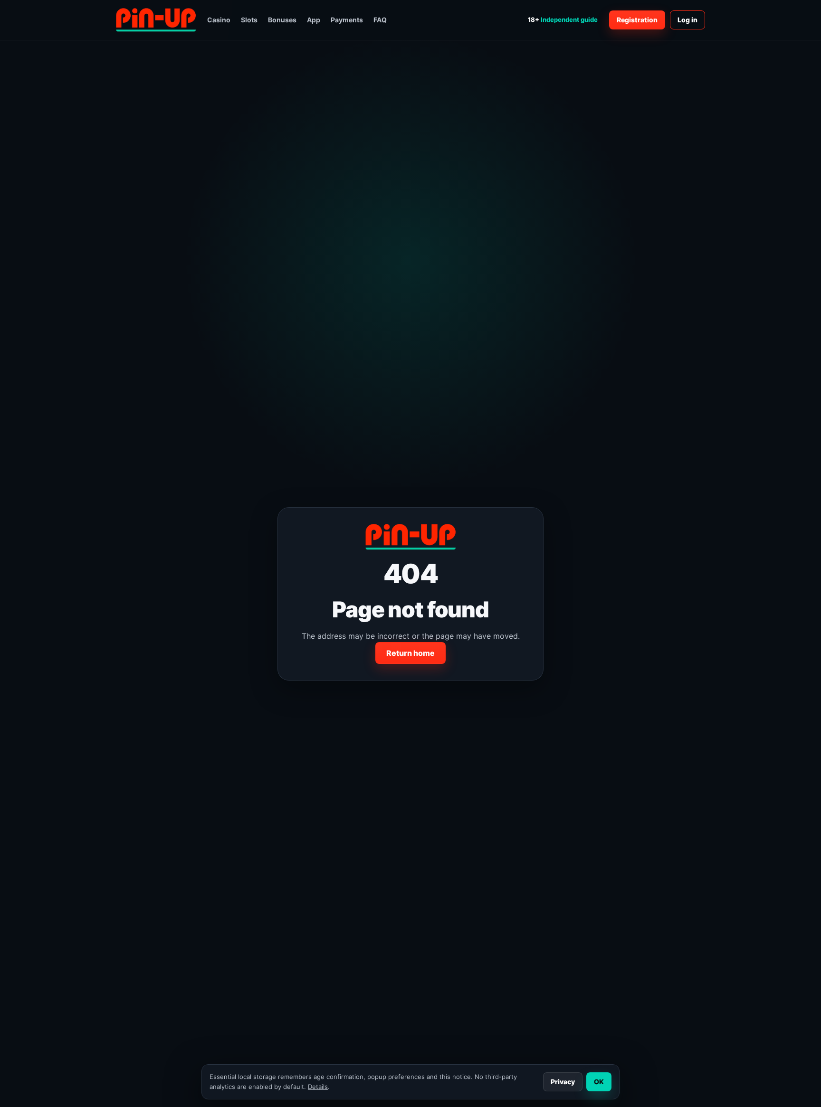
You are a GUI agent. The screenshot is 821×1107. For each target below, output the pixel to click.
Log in (687, 20)
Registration (637, 20)
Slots (249, 20)
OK (599, 1082)
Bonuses (282, 20)
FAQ (380, 20)
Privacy (563, 1082)
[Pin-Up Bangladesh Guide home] (156, 19)
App (313, 20)
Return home (410, 653)
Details (318, 1086)
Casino (218, 20)
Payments (347, 20)
